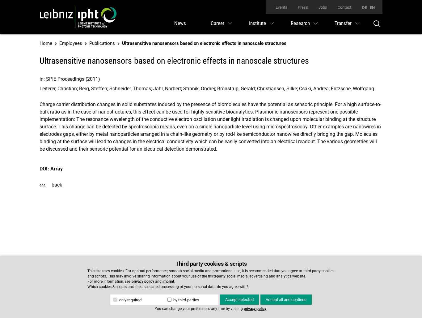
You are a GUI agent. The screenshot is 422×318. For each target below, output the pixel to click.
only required (129, 300)
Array (56, 169)
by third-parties (185, 300)
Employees (70, 43)
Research (300, 23)
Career (217, 23)
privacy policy (143, 281)
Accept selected (239, 299)
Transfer (343, 23)
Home (46, 43)
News (180, 23)
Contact (344, 7)
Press (303, 7)
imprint (168, 281)
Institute (257, 23)
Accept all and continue (286, 299)
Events (281, 7)
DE (364, 7)
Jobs (323, 7)
